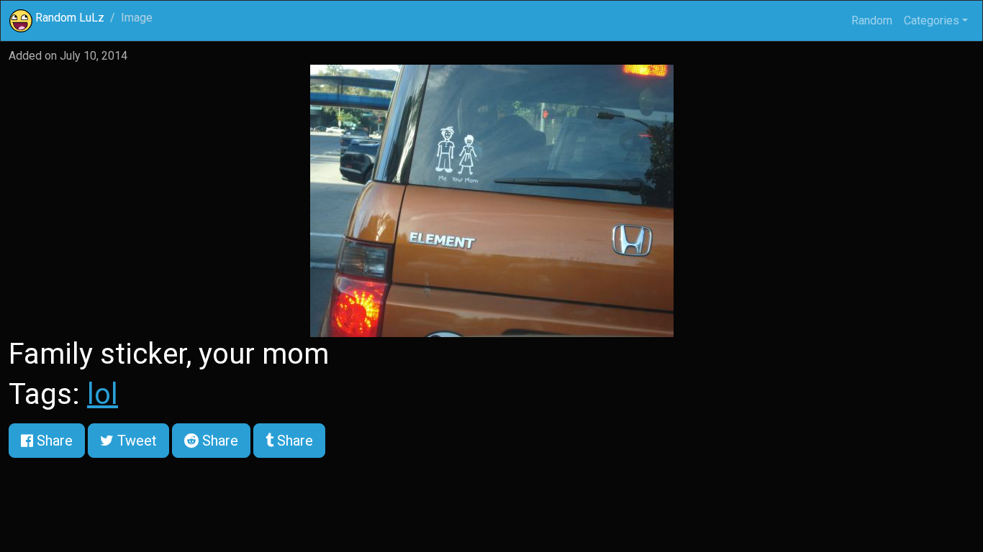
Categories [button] (931, 20)
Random (871, 20)
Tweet (135, 440)
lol (102, 394)
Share (53, 440)
